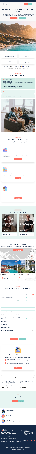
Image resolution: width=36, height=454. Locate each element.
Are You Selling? (13, 18)
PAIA (23, 449)
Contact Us (20, 430)
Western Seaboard (18, 441)
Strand (2, 442)
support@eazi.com (27, 431)
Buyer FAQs (21, 401)
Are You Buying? (22, 18)
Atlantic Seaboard (4, 440)
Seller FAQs (15, 401)
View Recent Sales (19, 250)
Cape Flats (17, 440)
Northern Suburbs (4, 441)
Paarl (2, 444)
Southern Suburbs (11, 441)
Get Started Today (18, 367)
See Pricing (18, 178)
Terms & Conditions (19, 449)
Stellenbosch (17, 442)
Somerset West (10, 442)
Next (34, 222)
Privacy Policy (14, 449)
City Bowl (9, 440)
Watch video (6, 230)
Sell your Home (14, 430)
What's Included (18, 198)
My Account (14, 433)
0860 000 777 (26, 430)
